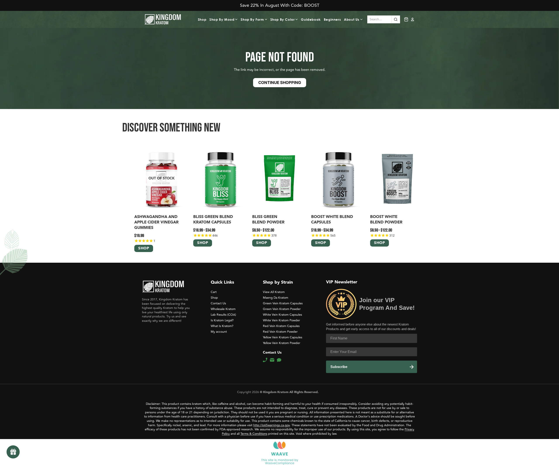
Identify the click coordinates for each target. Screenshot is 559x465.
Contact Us (218, 303)
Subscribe (338, 367)
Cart (214, 292)
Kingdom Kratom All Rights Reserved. (290, 392)
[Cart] (406, 19)
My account (219, 331)
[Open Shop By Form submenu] (266, 19)
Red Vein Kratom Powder (280, 331)
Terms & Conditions (253, 433)
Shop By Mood (221, 19)
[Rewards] (13, 451)
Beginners (332, 19)
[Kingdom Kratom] (163, 286)
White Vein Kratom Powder (281, 320)
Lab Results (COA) (223, 314)
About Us (351, 19)
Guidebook (311, 19)
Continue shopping (279, 82)
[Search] (395, 19)
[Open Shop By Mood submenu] (237, 19)
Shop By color (282, 19)
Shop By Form (252, 19)
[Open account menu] (412, 19)
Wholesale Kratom (223, 309)
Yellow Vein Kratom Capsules (282, 337)
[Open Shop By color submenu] (297, 19)
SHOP (143, 248)
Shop (202, 19)
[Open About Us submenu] (362, 19)
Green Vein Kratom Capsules (283, 303)
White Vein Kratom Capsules (282, 314)
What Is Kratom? (222, 326)
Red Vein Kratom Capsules (281, 326)
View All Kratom (274, 292)
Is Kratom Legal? (222, 320)
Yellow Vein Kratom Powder (281, 343)
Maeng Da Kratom (275, 297)
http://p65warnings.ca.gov (271, 425)
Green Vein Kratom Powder (282, 309)
